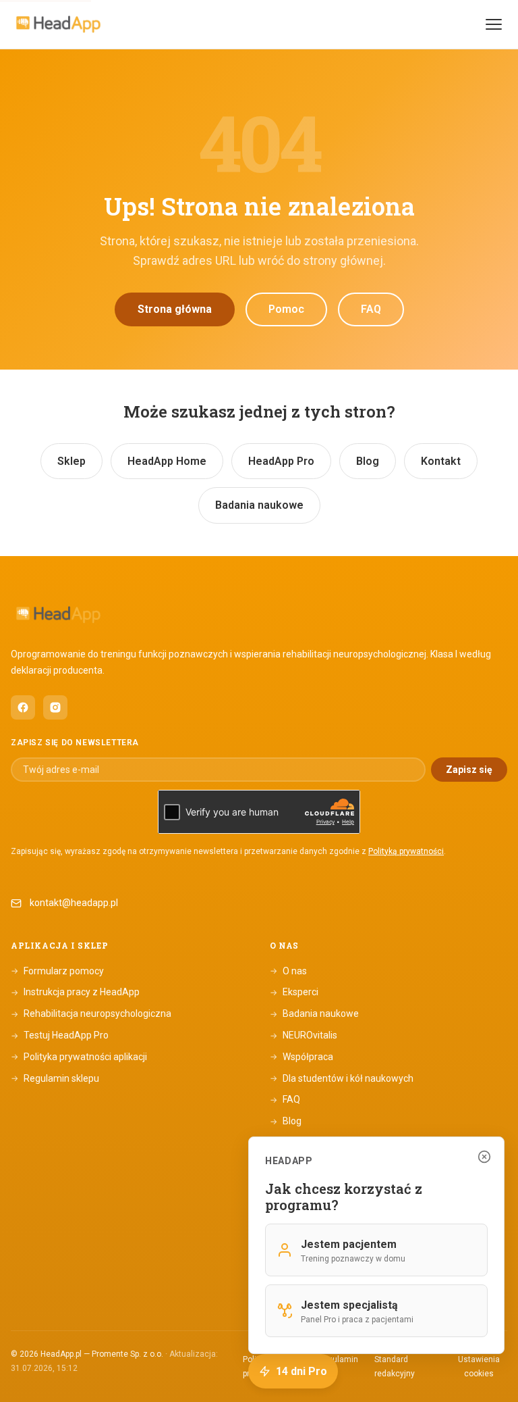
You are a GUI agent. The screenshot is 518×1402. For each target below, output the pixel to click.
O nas (288, 971)
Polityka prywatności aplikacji (79, 1056)
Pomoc (286, 309)
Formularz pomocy (57, 971)
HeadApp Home (166, 461)
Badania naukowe (259, 505)
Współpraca (301, 1056)
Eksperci (294, 991)
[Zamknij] (484, 1156)
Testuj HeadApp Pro (60, 1035)
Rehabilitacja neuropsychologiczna (91, 1013)
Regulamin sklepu (55, 1078)
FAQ (371, 309)
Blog (367, 461)
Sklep (71, 461)
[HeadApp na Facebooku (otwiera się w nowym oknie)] (23, 707)
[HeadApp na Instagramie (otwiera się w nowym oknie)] (55, 707)
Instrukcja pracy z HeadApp (75, 991)
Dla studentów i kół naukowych (341, 1078)
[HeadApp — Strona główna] (58, 25)
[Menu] (493, 24)
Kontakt (441, 461)
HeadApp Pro (281, 461)
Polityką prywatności (406, 851)
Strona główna (175, 309)
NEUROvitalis (303, 1035)
